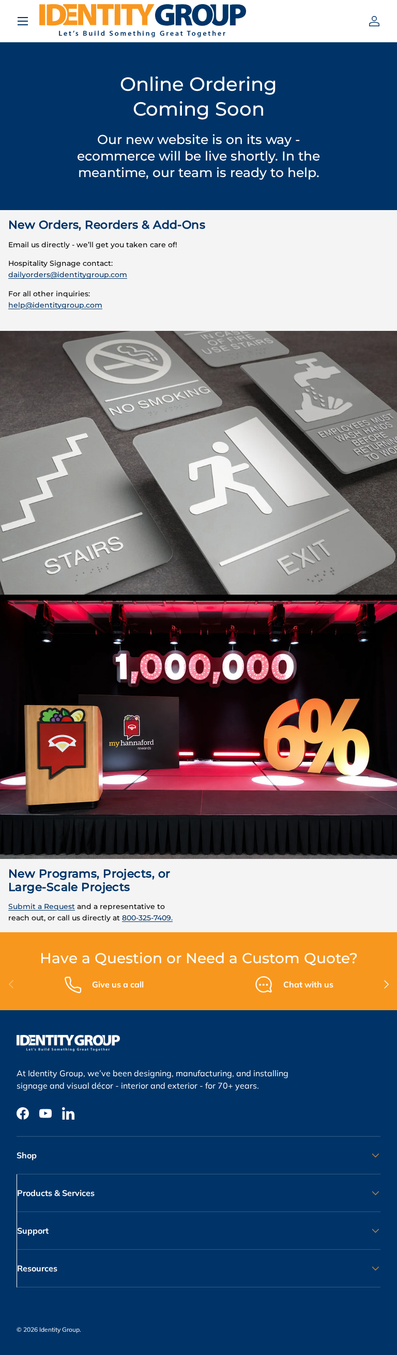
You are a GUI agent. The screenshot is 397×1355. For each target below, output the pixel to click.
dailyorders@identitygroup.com (67, 274)
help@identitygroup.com (55, 305)
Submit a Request (41, 906)
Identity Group (59, 1329)
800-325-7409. (147, 917)
